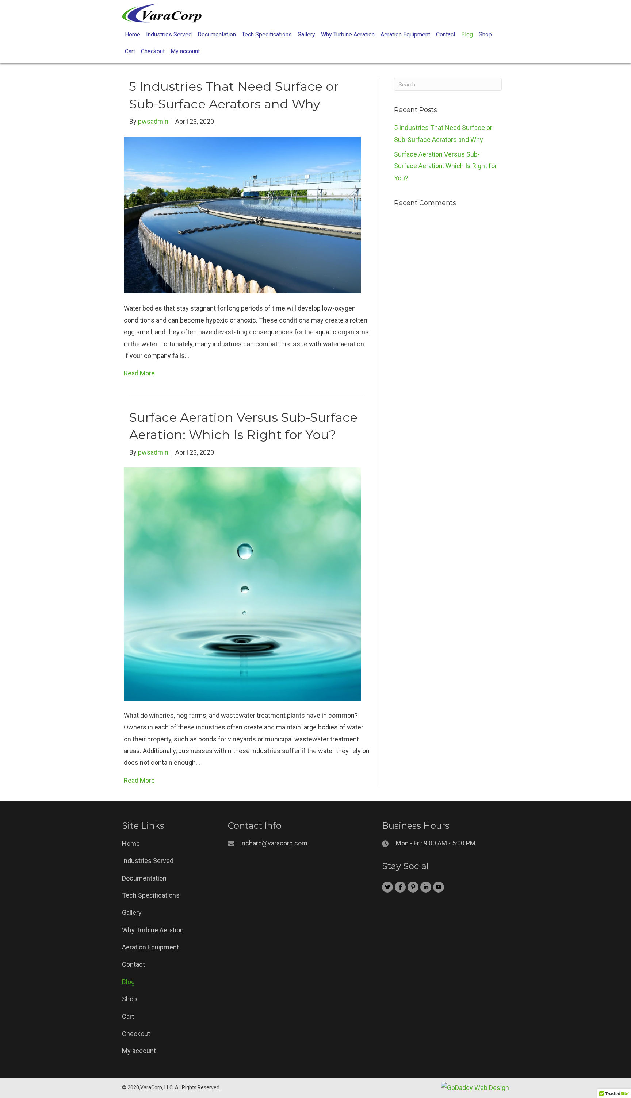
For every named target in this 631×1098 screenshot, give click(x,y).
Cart (128, 1016)
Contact (133, 964)
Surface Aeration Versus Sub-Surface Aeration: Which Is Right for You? (445, 166)
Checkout (136, 1033)
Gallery (132, 912)
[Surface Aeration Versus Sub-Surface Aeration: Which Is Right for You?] (242, 583)
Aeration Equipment (150, 947)
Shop (129, 999)
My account (139, 1051)
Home (131, 843)
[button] (387, 887)
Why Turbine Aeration (153, 930)
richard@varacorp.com (274, 843)
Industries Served (147, 860)
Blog (128, 982)
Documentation (144, 878)
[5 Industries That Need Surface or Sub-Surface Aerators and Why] (242, 214)
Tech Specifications (151, 895)
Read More (139, 373)
